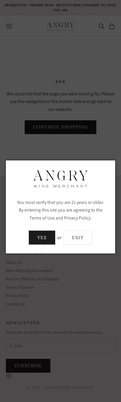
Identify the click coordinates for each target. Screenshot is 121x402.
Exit (78, 237)
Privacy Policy (77, 217)
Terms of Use (42, 217)
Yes (42, 237)
